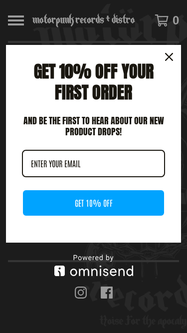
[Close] (169, 57)
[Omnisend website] (93, 265)
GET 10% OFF (94, 203)
